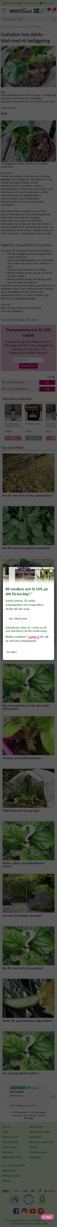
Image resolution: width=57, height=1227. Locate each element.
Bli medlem (18, 618)
